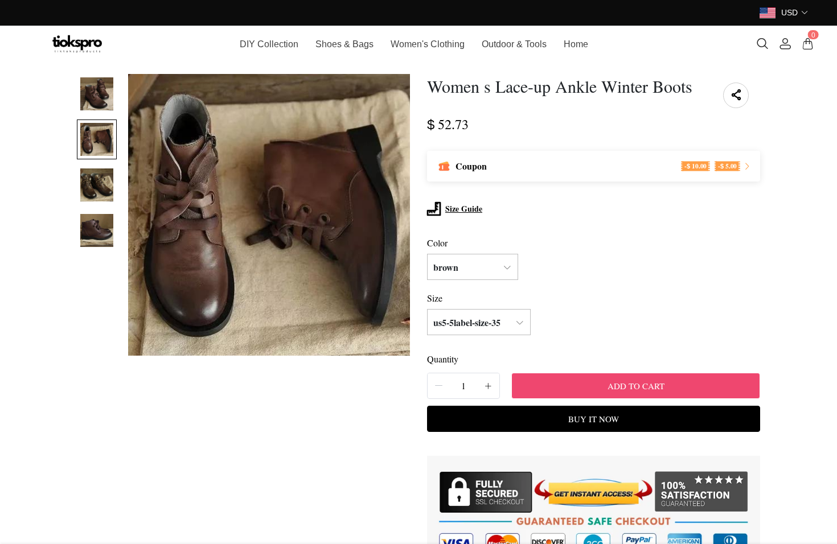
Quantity (442, 359)
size (434, 298)
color (437, 243)
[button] (795, 13)
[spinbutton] (463, 386)
